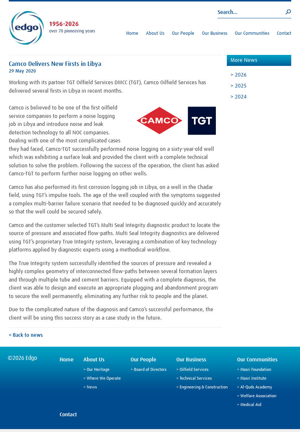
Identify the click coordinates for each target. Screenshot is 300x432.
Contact (284, 33)
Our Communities (252, 33)
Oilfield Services (194, 370)
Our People (183, 33)
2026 (241, 75)
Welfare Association (258, 396)
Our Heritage (98, 370)
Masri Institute (253, 378)
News (92, 387)
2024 (241, 97)
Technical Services (196, 378)
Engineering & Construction (204, 387)
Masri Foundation (255, 370)
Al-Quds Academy (256, 387)
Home (132, 33)
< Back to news (26, 335)
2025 (241, 86)
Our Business (214, 33)
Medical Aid (250, 405)
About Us (155, 33)
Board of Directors (150, 370)
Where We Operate (104, 378)
